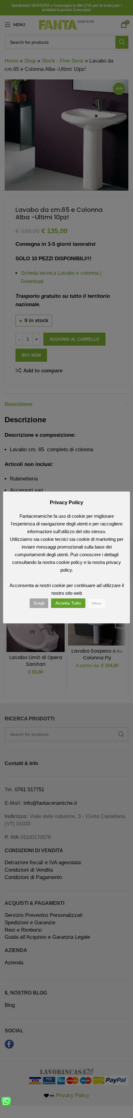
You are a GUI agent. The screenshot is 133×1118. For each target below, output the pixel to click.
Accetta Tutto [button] (68, 603)
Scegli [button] (39, 603)
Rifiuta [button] (96, 603)
